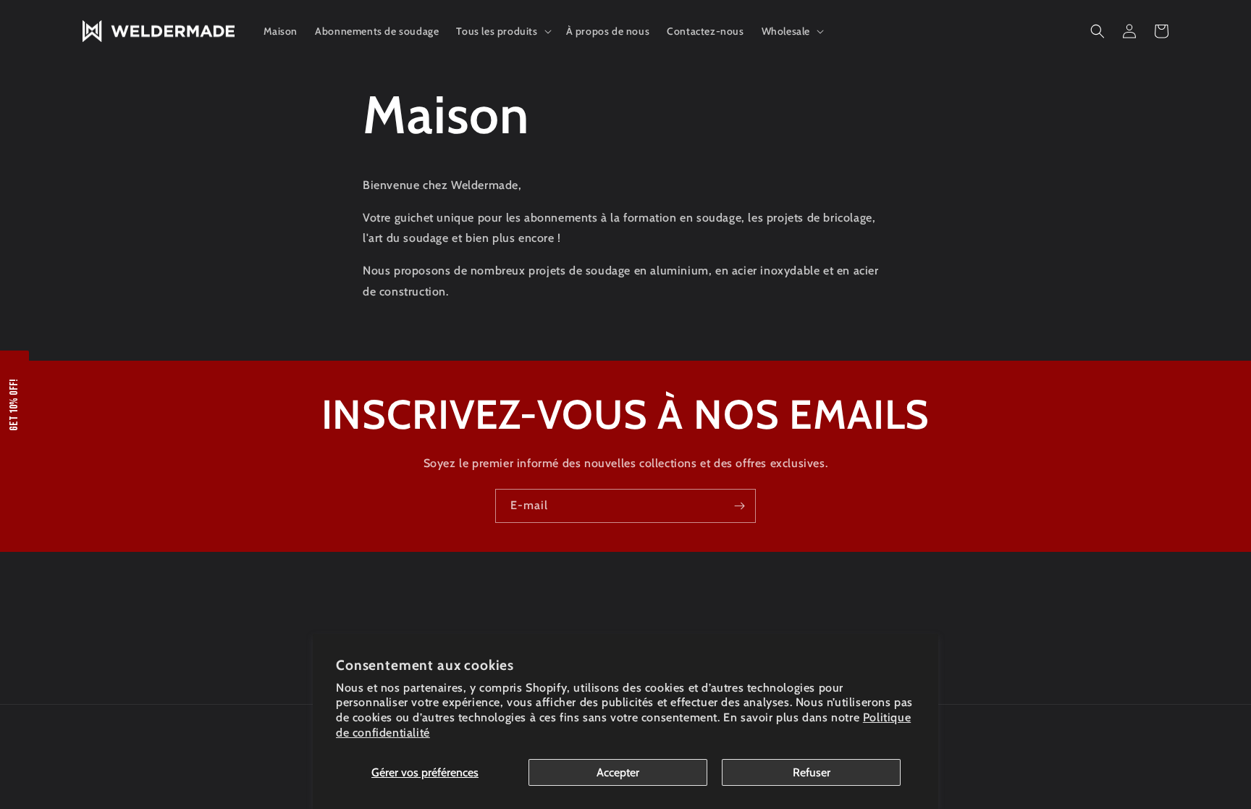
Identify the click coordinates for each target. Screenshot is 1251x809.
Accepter (618, 772)
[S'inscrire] (739, 506)
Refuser (811, 772)
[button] (502, 31)
